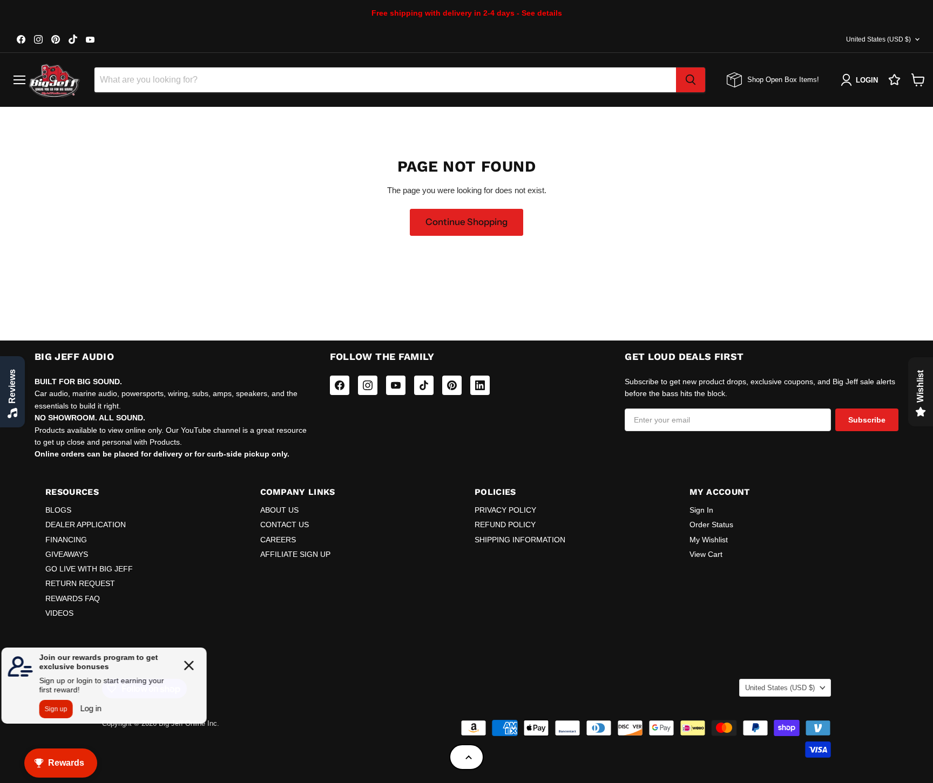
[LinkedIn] (480, 385)
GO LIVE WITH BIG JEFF (89, 568)
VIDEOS (59, 613)
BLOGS (58, 510)
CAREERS (278, 539)
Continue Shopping (466, 221)
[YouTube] (395, 385)
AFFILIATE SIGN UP (295, 554)
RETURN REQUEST (80, 583)
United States (878, 39)
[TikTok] (424, 385)
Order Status (711, 524)
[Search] (690, 79)
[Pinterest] (452, 385)
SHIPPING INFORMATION (520, 539)
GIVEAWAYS (66, 554)
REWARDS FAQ (72, 598)
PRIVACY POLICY (505, 510)
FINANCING (66, 539)
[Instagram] (367, 385)
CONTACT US (284, 524)
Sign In (701, 510)
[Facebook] (339, 385)
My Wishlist (708, 539)
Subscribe (866, 420)
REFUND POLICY (505, 524)
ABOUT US (279, 510)
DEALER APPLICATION (85, 524)
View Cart (705, 554)
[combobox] (385, 79)
